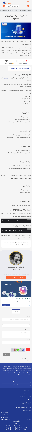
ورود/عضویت (27, 391)
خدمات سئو (28, 400)
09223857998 (5, 415)
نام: (29, 323)
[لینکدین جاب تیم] (16, 428)
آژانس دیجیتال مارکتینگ (25, 10)
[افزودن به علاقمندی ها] (6, 61)
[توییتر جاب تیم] (11, 428)
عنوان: (28, 316)
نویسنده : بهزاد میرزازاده (16, 267)
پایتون (6, 78)
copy (29, 219)
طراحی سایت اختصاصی (25, 397)
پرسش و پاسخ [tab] (16, 312)
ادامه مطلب (6, 305)
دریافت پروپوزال (16, 382)
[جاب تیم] (7, 2)
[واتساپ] (7, 428)
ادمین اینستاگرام (26, 403)
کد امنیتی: (27, 340)
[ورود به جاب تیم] (28, 6)
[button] (19, 68)
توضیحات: (27, 329)
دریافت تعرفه (16, 385)
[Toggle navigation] (27, 2)
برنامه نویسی (7, 10)
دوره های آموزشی (15, 10)
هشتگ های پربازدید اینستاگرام (23, 299)
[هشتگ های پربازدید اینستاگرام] (16, 289)
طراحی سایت (27, 394)
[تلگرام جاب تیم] (25, 428)
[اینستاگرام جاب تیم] (20, 428)
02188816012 (4, 413)
